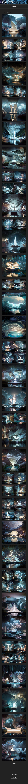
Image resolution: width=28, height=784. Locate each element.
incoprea (7, 2)
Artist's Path (14, 777)
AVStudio (14, 774)
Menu (14, 6)
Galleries (14, 763)
